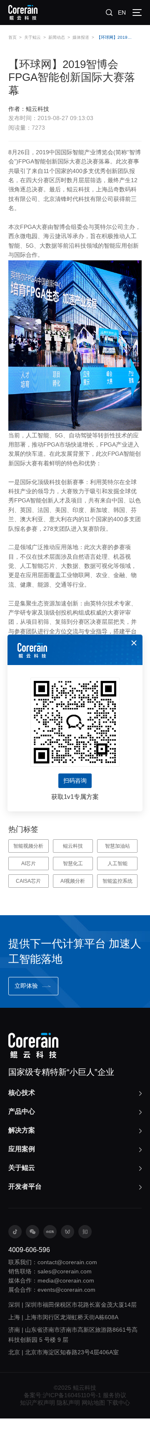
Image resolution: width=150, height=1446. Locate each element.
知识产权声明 (37, 1402)
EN (122, 12)
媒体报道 (80, 37)
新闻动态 (56, 37)
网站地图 (93, 1402)
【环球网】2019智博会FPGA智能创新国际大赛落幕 (116, 37)
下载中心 (118, 1402)
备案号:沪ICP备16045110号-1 (62, 1395)
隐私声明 (68, 1402)
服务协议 (114, 1395)
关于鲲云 (32, 37)
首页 (12, 37)
